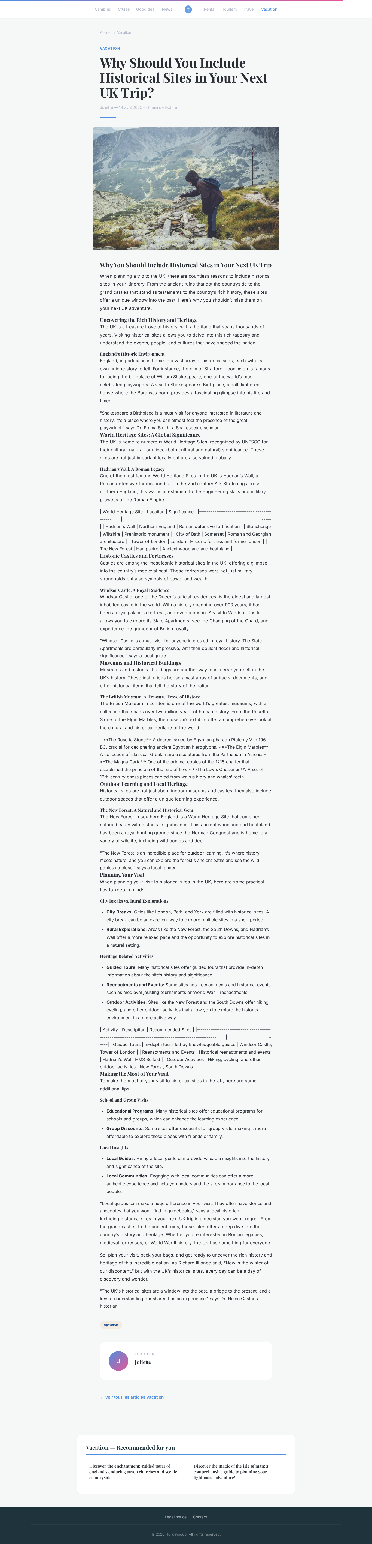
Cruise (124, 9)
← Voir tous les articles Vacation (132, 1397)
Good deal (145, 9)
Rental (209, 9)
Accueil (106, 32)
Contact (200, 1517)
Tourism (229, 9)
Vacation (269, 9)
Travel (249, 9)
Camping (103, 9)
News (167, 9)
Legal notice (176, 1517)
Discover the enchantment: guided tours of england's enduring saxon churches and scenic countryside (133, 1471)
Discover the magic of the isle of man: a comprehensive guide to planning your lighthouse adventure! (231, 1471)
